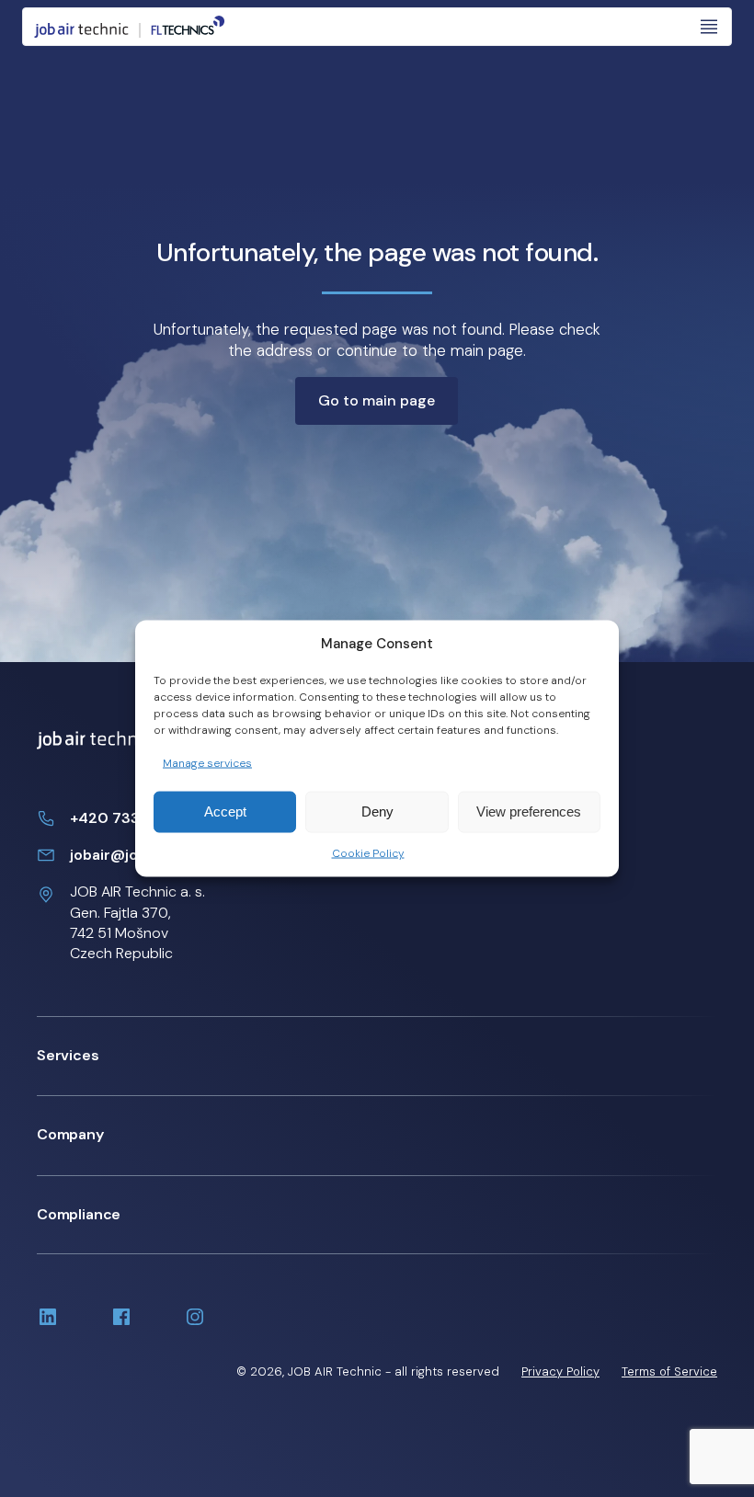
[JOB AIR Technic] (129, 27)
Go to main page (376, 400)
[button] (377, 1055)
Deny (377, 811)
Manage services (207, 763)
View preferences (528, 811)
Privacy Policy (560, 1371)
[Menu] (709, 27)
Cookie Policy (368, 853)
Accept (225, 811)
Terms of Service (669, 1371)
